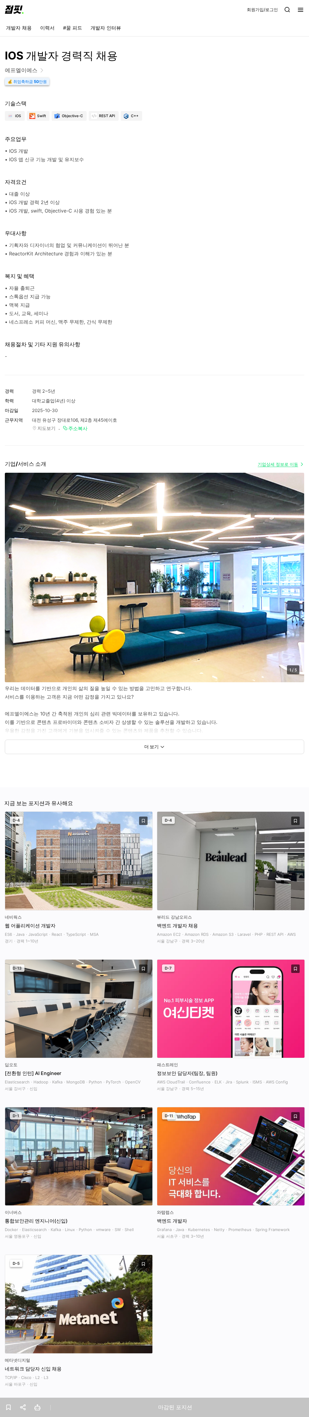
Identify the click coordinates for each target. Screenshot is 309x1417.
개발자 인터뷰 (106, 28)
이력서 (47, 28)
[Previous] (15, 583)
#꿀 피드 (72, 28)
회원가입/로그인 (262, 9)
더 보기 (151, 747)
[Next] (294, 583)
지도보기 (46, 428)
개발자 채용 (19, 28)
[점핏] (14, 9)
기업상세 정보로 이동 (278, 464)
